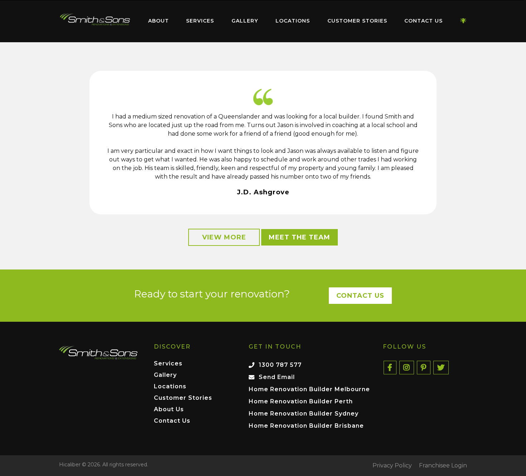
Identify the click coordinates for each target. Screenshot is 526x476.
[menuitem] (95, 21)
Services (200, 21)
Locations (293, 21)
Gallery (245, 21)
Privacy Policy (392, 465)
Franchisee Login (443, 465)
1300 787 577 (280, 364)
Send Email (277, 377)
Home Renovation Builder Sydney (304, 413)
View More (224, 237)
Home (95, 19)
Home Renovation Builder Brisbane (306, 425)
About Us (169, 410)
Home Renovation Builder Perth (301, 401)
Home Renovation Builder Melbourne (309, 389)
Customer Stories (357, 21)
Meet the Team (299, 237)
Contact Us (423, 21)
